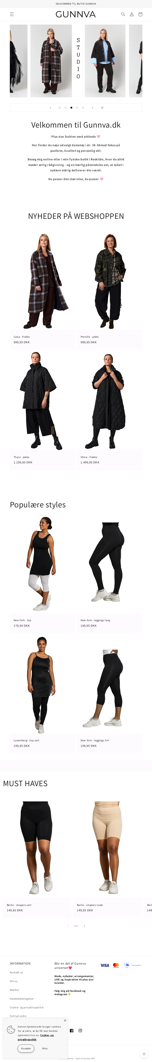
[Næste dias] (92, 108)
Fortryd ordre (18, 1016)
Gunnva (69, 1058)
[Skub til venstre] (68, 926)
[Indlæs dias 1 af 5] (60, 108)
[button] (11, 14)
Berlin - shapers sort (19, 905)
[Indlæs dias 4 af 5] (77, 108)
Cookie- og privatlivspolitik (27, 1007)
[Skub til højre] (84, 926)
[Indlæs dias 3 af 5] (71, 108)
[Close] (65, 1020)
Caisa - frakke (22, 336)
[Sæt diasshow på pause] (102, 108)
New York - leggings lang (95, 620)
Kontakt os (16, 972)
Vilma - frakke (89, 457)
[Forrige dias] (50, 108)
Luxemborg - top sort (26, 740)
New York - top (22, 620)
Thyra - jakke (21, 457)
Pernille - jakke (90, 336)
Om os (14, 981)
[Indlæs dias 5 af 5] (83, 108)
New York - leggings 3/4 (95, 740)
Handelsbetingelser (22, 998)
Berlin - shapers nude (90, 905)
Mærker (14, 990)
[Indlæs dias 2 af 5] (66, 108)
